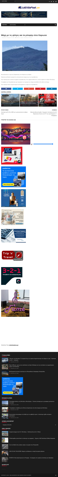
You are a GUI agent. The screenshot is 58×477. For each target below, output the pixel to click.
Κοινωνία (42, 95)
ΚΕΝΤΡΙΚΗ (4, 24)
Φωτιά (30, 37)
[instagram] (56, 1)
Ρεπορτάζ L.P (26, 37)
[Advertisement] (17, 20)
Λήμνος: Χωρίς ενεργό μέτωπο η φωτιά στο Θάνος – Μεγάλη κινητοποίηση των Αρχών (9, 102)
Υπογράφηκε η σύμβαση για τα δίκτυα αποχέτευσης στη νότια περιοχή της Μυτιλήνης (28, 407)
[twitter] (51, 1)
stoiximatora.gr (13, 345)
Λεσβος (21, 37)
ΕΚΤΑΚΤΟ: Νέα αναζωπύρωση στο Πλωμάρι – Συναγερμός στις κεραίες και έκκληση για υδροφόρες (31, 457)
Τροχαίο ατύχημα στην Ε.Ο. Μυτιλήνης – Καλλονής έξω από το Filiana (25, 431)
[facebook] (49, 1)
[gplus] (54, 1)
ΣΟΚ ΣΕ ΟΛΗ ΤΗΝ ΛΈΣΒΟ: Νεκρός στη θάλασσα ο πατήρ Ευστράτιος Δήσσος (26, 451)
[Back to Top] (56, 475)
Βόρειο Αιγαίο (5, 95)
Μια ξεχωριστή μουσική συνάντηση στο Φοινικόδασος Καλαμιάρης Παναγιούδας (27, 371)
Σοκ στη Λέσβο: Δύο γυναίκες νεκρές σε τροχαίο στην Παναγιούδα (23, 444)
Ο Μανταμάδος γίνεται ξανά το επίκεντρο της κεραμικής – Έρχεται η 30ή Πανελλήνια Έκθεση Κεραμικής (32, 438)
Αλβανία (23, 95)
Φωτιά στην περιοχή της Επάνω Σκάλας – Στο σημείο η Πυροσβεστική (47, 102)
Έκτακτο (18, 37)
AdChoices (4, 469)
